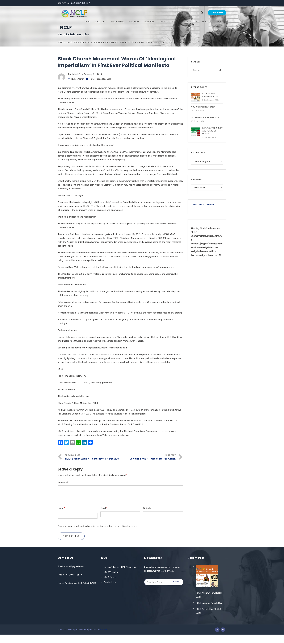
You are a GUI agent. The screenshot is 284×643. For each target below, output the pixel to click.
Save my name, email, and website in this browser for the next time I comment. (98, 526)
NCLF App (149, 22)
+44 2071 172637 (80, 3)
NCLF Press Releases (78, 42)
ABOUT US (99, 22)
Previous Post (92, 457)
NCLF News (110, 577)
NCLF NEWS (134, 22)
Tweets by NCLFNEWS (202, 204)
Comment (64, 482)
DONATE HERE (217, 12)
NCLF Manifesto (166, 22)
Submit (177, 582)
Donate (206, 22)
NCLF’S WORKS (117, 22)
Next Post (152, 457)
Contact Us (220, 22)
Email (103, 508)
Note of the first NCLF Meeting (120, 567)
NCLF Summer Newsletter (209, 603)
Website (147, 508)
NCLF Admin (77, 79)
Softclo (103, 629)
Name (61, 508)
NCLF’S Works (111, 572)
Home (87, 22)
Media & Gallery (189, 22)
